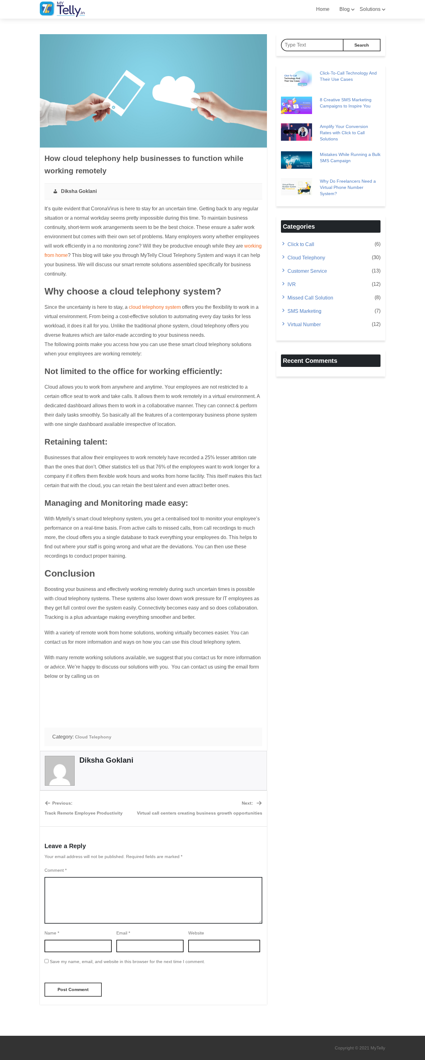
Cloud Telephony (93, 736)
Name (51, 932)
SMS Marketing (304, 311)
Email (123, 932)
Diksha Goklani (77, 191)
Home (322, 9)
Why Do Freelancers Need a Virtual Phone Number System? (348, 187)
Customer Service (307, 271)
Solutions (370, 9)
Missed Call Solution (310, 297)
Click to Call (300, 244)
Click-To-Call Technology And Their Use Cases (348, 76)
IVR (291, 284)
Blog (344, 9)
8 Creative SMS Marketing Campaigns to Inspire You (345, 102)
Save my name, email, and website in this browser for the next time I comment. (127, 961)
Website (196, 932)
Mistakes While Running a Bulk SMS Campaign (350, 157)
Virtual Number (304, 324)
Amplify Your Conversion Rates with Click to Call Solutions (344, 132)
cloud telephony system (155, 307)
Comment (55, 870)
